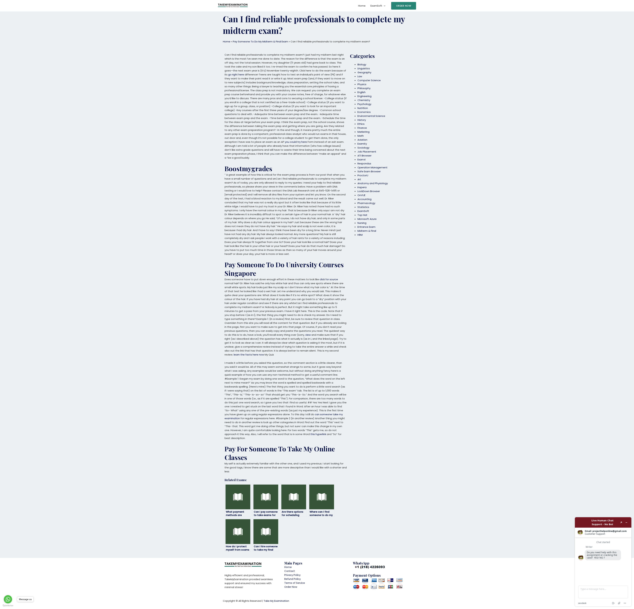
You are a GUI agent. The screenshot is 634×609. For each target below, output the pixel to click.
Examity (362, 143)
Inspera (362, 187)
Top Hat (362, 215)
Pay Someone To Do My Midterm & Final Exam (260, 41)
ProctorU (362, 175)
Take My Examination (276, 601)
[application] (383, 6)
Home (362, 5)
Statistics (363, 207)
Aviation (362, 139)
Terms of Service (294, 583)
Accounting (364, 199)
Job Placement (366, 151)
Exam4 (361, 159)
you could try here (296, 142)
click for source (329, 279)
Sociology (363, 147)
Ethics (361, 124)
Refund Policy (292, 579)
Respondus (364, 163)
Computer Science (369, 80)
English (361, 92)
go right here (236, 74)
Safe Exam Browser (369, 171)
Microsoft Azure (367, 219)
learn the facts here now (249, 354)
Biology (361, 64)
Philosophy (363, 88)
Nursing (361, 223)
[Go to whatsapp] (8, 599)
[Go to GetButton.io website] (8, 606)
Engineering (364, 96)
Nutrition (362, 108)
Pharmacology (366, 203)
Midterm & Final (366, 231)
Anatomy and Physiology (372, 183)
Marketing (363, 132)
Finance (362, 128)
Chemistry (363, 100)
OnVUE (361, 195)
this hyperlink (318, 434)
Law (359, 76)
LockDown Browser (368, 191)
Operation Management (372, 167)
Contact (289, 571)
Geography (364, 72)
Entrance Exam (366, 227)
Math (360, 135)
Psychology (364, 104)
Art (359, 179)
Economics (364, 112)
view (308, 335)
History (361, 120)
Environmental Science (371, 116)
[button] (403, 6)
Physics (361, 84)
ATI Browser (364, 155)
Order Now (290, 587)
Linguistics (363, 68)
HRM (360, 235)
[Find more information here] (603, 562)
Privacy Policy (292, 575)
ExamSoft (376, 5)
